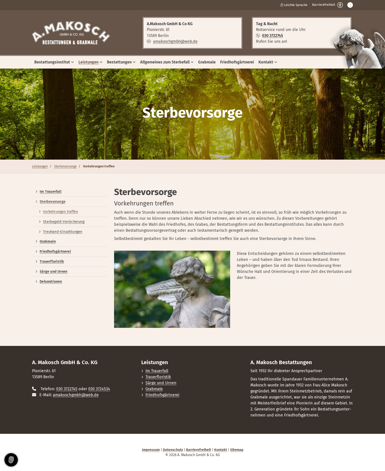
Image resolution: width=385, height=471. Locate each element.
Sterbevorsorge (65, 166)
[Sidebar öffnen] (350, 5)
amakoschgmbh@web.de (175, 41)
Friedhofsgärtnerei (237, 62)
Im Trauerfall (50, 191)
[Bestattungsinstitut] (71, 33)
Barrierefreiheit (198, 450)
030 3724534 (99, 388)
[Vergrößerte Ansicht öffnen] (172, 289)
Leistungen (88, 62)
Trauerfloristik (52, 261)
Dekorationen (51, 281)
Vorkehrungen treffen (60, 211)
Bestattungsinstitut (52, 62)
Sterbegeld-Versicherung (63, 221)
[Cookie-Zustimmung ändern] (11, 460)
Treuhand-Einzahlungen (62, 231)
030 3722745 (272, 35)
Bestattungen (119, 62)
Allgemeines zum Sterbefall (165, 62)
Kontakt (265, 62)
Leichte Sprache (295, 5)
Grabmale (207, 62)
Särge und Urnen (53, 271)
